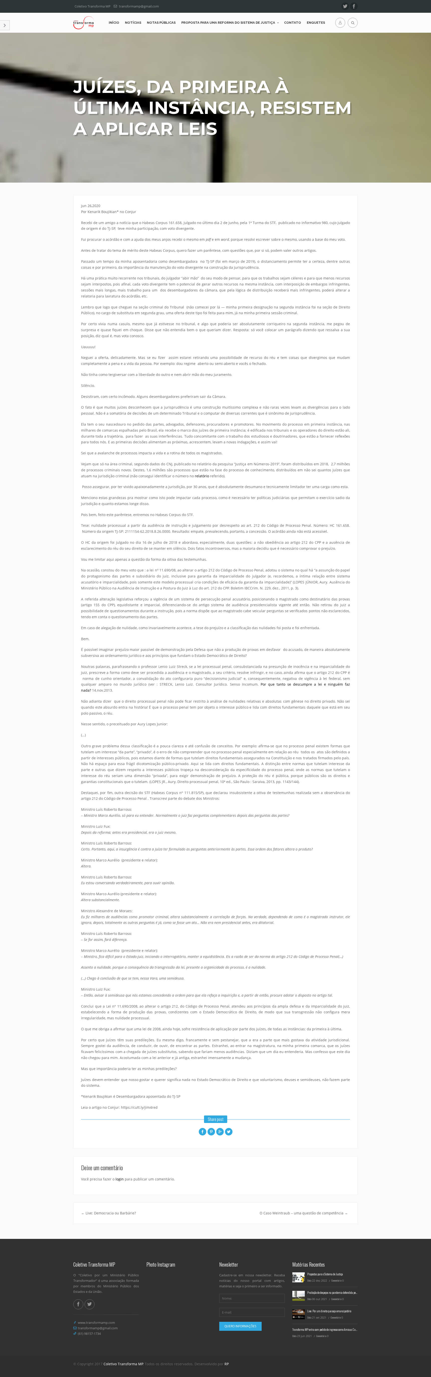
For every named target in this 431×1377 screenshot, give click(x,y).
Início (114, 22)
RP (226, 1364)
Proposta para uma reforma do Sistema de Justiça (228, 22)
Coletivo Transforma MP (123, 1364)
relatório (202, 476)
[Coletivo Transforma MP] (83, 23)
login (119, 1179)
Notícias (133, 22)
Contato (292, 22)
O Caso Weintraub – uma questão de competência (304, 1213)
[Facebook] (354, 6)
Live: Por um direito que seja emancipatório (329, 1311)
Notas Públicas (161, 22)
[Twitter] (345, 6)
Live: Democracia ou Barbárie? (108, 1213)
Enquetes (316, 22)
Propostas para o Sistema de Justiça (325, 1274)
